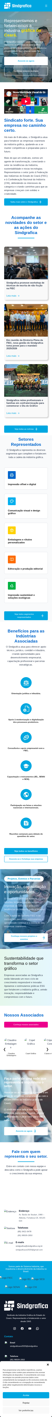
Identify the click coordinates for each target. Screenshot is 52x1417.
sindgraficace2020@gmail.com (29, 1250)
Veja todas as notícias (24, 429)
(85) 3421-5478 (24, 1231)
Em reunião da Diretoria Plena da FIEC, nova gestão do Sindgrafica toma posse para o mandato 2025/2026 (24, 344)
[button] (47, 1364)
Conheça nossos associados (26, 1024)
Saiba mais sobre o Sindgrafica (24, 202)
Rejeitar (26, 1403)
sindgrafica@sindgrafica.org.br (29, 1246)
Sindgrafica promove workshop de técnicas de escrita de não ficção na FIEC (25, 285)
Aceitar (26, 1395)
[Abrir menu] (46, 5)
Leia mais (12, 296)
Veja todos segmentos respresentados (24, 615)
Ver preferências (26, 1410)
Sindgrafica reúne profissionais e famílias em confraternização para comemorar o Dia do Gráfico (25, 403)
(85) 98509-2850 (25, 1235)
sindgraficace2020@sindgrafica (24, 1346)
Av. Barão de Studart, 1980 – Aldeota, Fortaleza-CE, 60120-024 (32, 1218)
